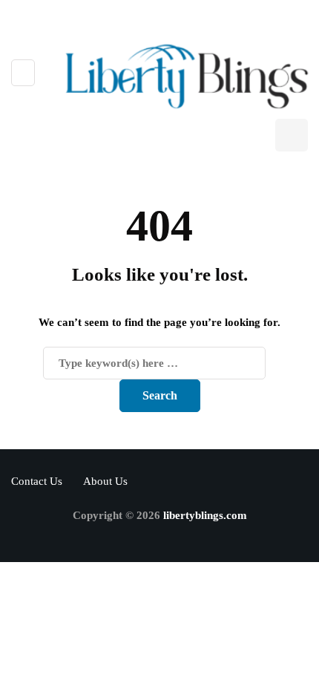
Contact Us (36, 481)
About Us (105, 481)
